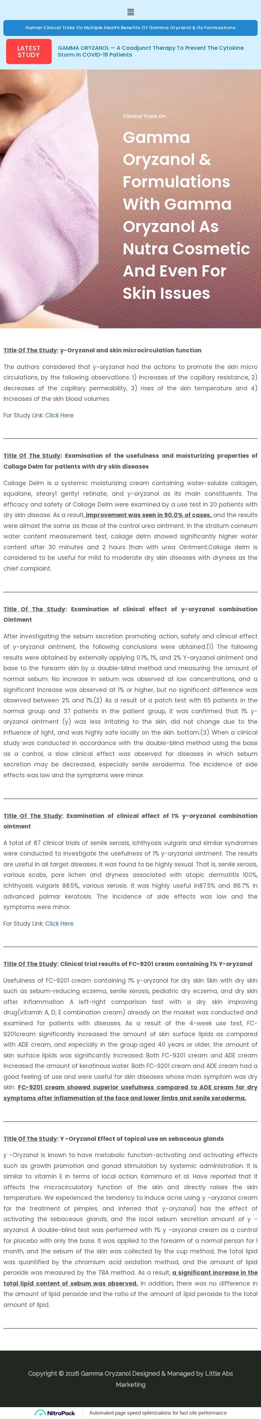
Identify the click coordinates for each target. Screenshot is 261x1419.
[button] (130, 12)
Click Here (59, 415)
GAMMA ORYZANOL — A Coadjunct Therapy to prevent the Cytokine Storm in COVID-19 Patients (151, 51)
